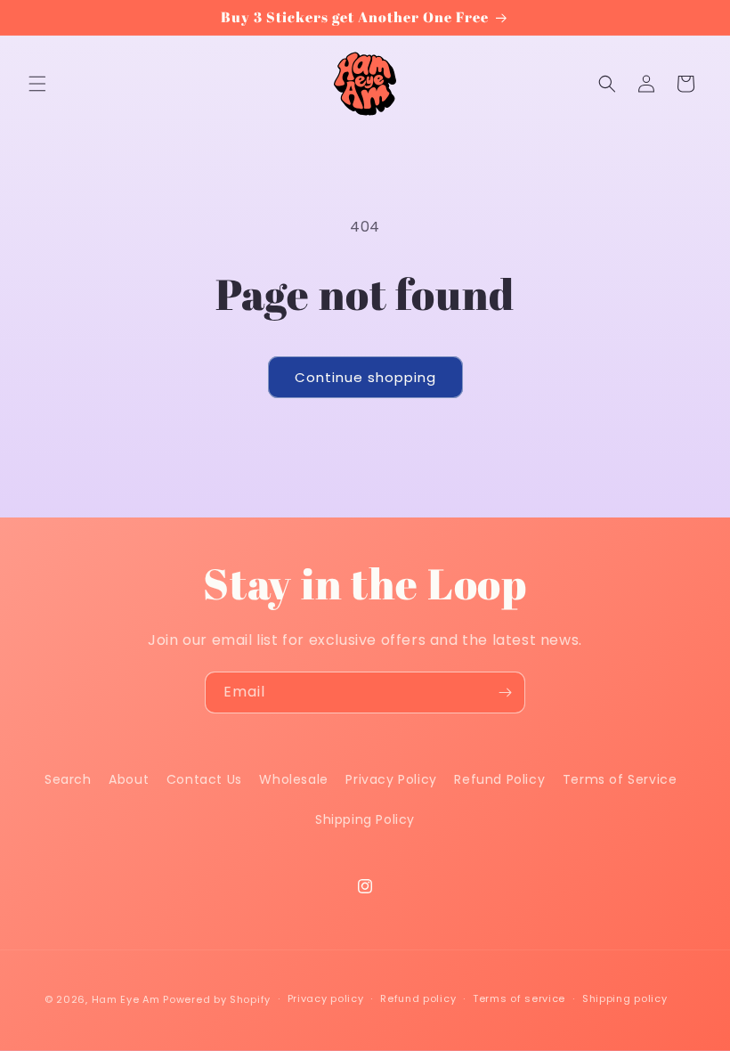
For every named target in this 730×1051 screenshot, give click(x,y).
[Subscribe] (504, 692)
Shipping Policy (365, 819)
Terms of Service (620, 779)
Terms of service (519, 998)
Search (68, 779)
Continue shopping (365, 377)
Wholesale (293, 779)
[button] (37, 83)
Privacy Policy (390, 779)
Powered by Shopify (217, 999)
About (129, 779)
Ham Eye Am (126, 999)
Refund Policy (499, 779)
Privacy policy (326, 998)
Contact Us (204, 779)
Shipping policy (625, 998)
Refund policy (418, 998)
